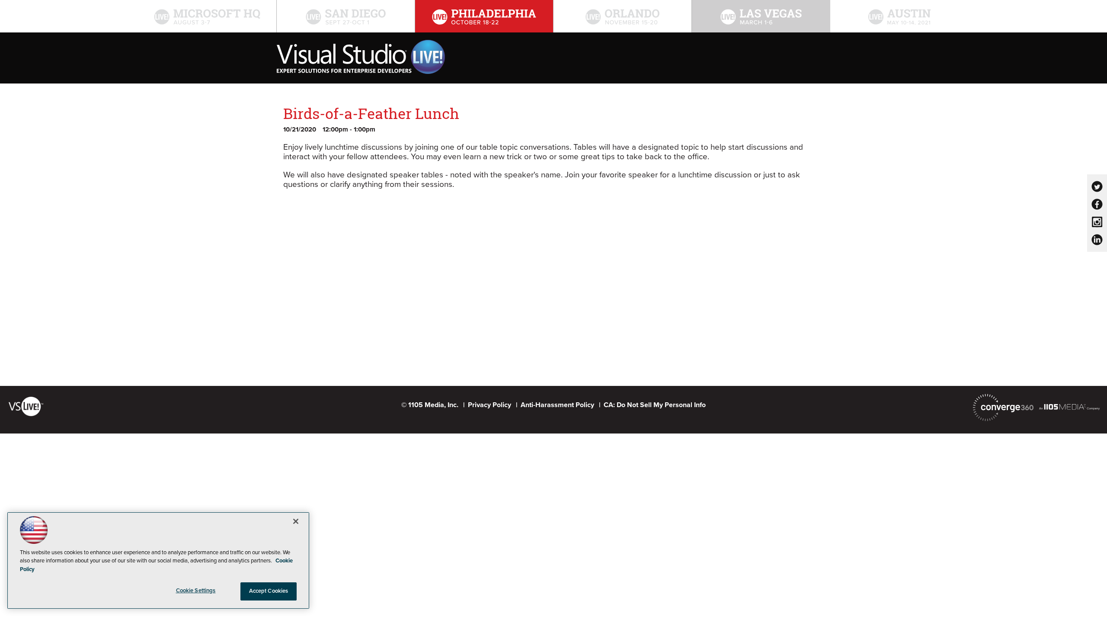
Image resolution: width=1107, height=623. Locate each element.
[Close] (295, 521)
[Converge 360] (1003, 407)
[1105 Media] (1069, 407)
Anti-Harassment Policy (557, 405)
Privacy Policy (489, 405)
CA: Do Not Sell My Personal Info (655, 405)
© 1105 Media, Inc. (429, 405)
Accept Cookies (268, 591)
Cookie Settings (196, 590)
